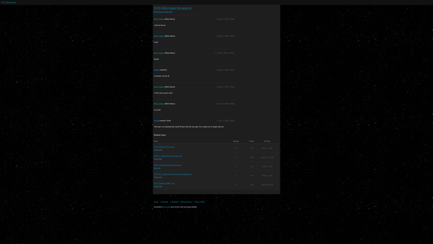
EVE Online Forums (8, 2)
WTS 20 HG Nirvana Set (164, 147)
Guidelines (174, 202)
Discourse (166, 207)
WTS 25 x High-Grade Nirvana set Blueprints (173, 174)
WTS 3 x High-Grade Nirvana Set (168, 156)
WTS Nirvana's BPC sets (164, 183)
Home (156, 202)
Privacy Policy (200, 202)
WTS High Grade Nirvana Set (173, 8)
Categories (164, 202)
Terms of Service (186, 202)
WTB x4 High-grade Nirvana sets (168, 165)
